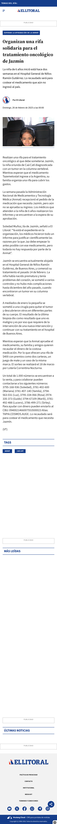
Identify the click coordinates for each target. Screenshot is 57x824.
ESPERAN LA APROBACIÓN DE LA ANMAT (21, 33)
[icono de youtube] (9, 808)
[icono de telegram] (40, 808)
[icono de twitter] (17, 808)
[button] (51, 127)
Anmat (7, 451)
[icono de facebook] (24, 808)
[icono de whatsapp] (32, 808)
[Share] (51, 804)
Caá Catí (20, 451)
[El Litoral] (28, 11)
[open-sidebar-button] (3, 10)
